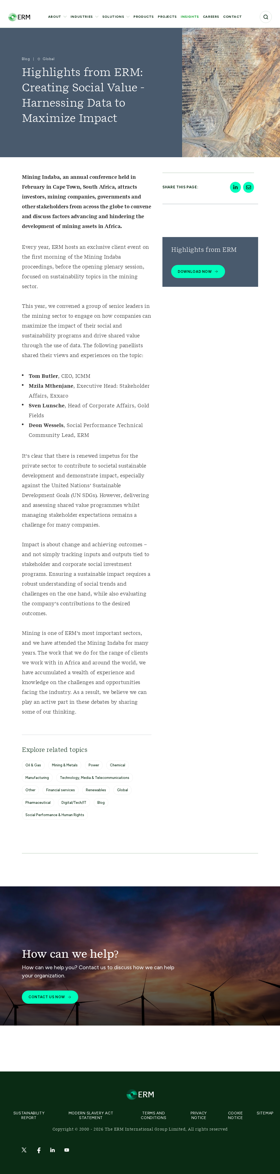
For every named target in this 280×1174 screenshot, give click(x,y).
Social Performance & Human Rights (54, 815)
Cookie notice (235, 1115)
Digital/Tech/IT (74, 803)
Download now (195, 272)
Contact (232, 17)
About (54, 17)
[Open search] (266, 17)
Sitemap (265, 1113)
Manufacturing (37, 778)
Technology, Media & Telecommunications (94, 778)
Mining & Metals (65, 765)
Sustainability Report (29, 1115)
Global (122, 790)
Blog (101, 803)
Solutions (113, 17)
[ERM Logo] (19, 17)
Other (30, 790)
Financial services (60, 790)
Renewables (96, 790)
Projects (167, 17)
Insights (190, 17)
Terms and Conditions (153, 1115)
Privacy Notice (199, 1115)
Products (143, 17)
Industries (82, 17)
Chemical (117, 765)
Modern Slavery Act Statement (91, 1115)
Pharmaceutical (38, 803)
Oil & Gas (33, 765)
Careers (211, 17)
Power (94, 765)
